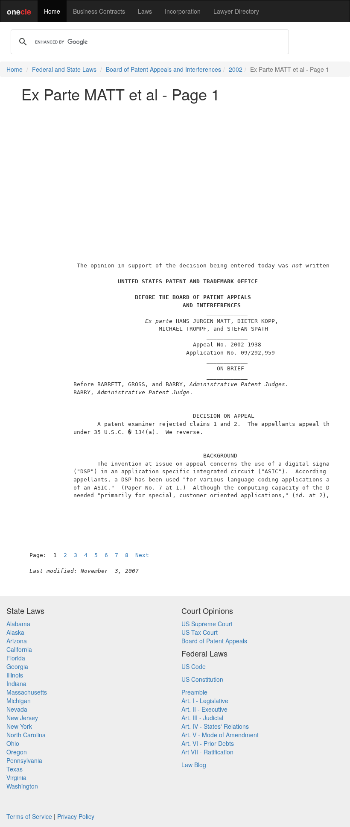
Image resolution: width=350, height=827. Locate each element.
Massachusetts (26, 692)
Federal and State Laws (64, 69)
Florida (15, 658)
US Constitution (202, 679)
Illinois (14, 675)
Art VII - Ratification (207, 752)
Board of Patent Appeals (214, 640)
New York (19, 726)
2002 (235, 69)
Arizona (16, 640)
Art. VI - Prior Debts (207, 743)
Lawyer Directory (236, 11)
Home (52, 11)
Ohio (12, 743)
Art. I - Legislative (204, 700)
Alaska (15, 632)
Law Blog (193, 764)
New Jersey (22, 717)
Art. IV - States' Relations (215, 726)
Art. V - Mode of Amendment (220, 734)
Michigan (18, 700)
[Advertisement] (175, 168)
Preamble (194, 692)
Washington (22, 786)
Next (142, 555)
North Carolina (26, 734)
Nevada (16, 709)
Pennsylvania (24, 760)
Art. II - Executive (204, 709)
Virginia (16, 777)
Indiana (16, 683)
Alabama (18, 623)
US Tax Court (199, 632)
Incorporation (183, 11)
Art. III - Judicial (202, 717)
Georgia (17, 666)
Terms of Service (29, 816)
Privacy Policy (75, 816)
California (19, 649)
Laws (145, 11)
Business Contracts (99, 11)
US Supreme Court (207, 623)
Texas (14, 769)
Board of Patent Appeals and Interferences (163, 69)
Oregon (16, 752)
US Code (193, 666)
